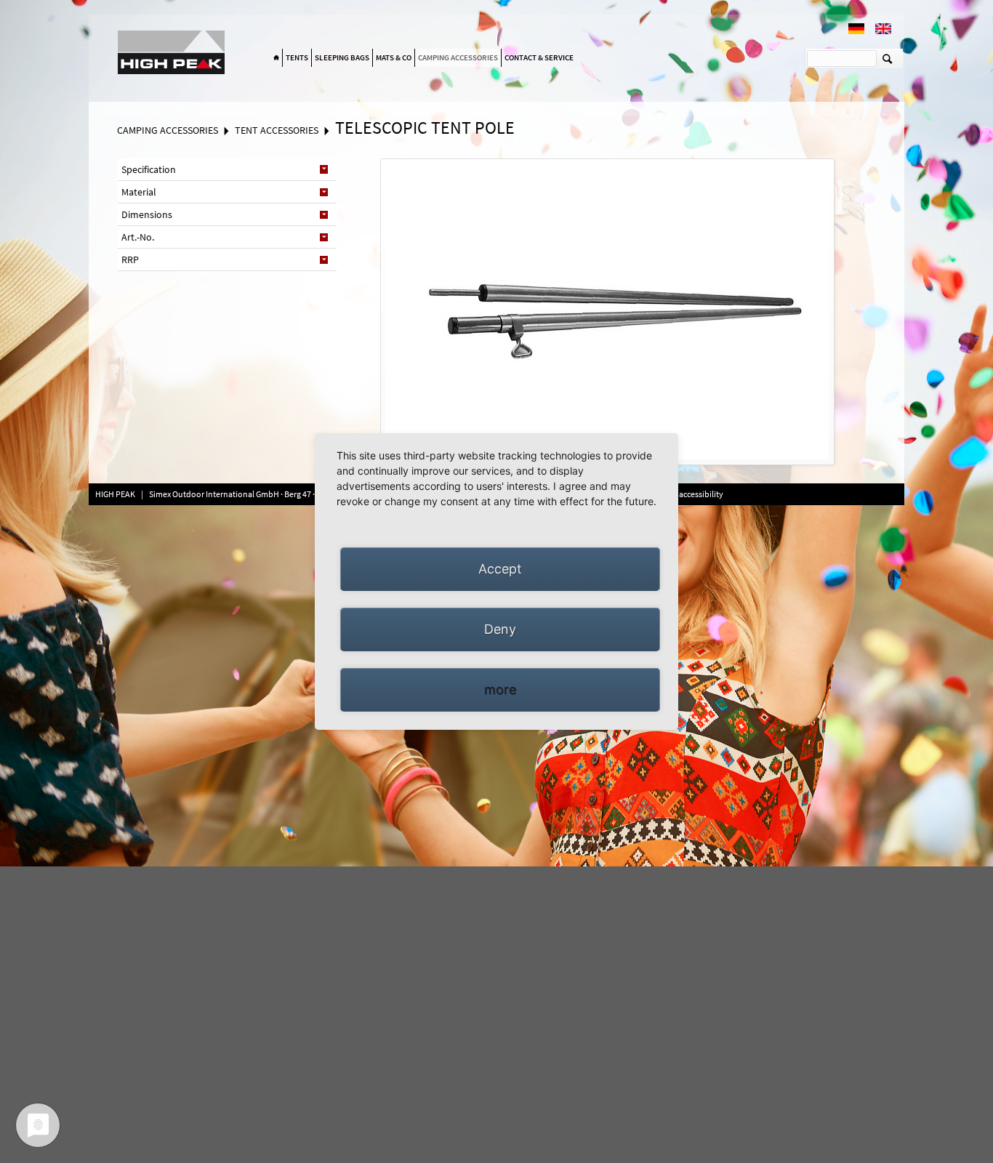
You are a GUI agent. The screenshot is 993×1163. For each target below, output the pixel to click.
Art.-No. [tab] (137, 237)
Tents (297, 57)
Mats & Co (393, 57)
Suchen (887, 58)
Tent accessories (276, 130)
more (500, 689)
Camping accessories (458, 57)
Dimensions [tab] (146, 214)
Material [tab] (138, 191)
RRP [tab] (130, 259)
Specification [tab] (148, 169)
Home (276, 58)
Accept (500, 568)
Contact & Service (539, 57)
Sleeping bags (342, 57)
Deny (500, 629)
